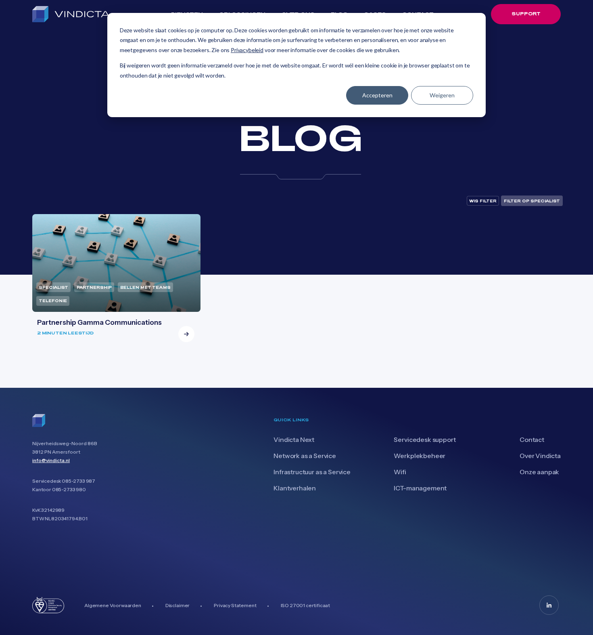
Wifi (400, 472)
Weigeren (442, 95)
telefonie (53, 301)
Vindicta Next (294, 439)
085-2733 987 (78, 481)
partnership (94, 287)
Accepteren (377, 95)
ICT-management (420, 488)
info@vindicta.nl (51, 460)
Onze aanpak (539, 472)
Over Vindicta (540, 456)
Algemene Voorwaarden (112, 605)
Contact (532, 439)
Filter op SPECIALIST (532, 201)
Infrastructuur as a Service (312, 472)
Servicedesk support (424, 439)
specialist (53, 287)
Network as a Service (305, 456)
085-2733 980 (69, 489)
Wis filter (483, 201)
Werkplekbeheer (419, 456)
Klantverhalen (295, 488)
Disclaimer (177, 605)
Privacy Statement (235, 605)
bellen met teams (145, 287)
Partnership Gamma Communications (99, 322)
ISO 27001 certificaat (305, 605)
